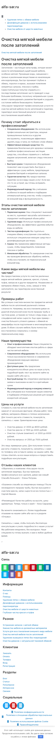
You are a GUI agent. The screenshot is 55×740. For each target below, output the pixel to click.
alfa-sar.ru (10, 7)
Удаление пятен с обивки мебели (23, 20)
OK (40, 737)
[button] (27, 16)
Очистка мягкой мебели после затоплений (21, 52)
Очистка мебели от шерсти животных (25, 29)
